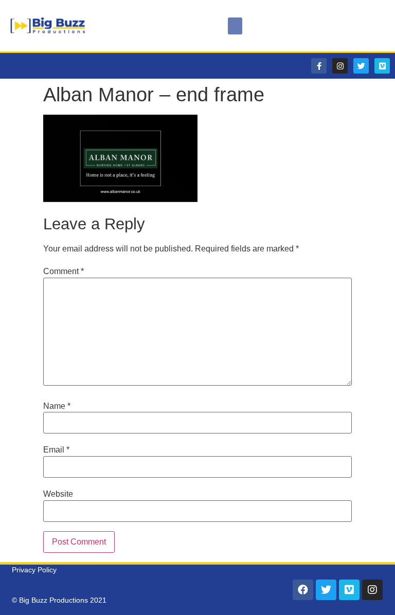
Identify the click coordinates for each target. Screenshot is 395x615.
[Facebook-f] (319, 66)
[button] (235, 25)
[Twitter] (361, 66)
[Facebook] (303, 590)
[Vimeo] (382, 66)
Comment (63, 271)
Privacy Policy (34, 570)
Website (58, 494)
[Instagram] (340, 66)
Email (56, 450)
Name (56, 406)
